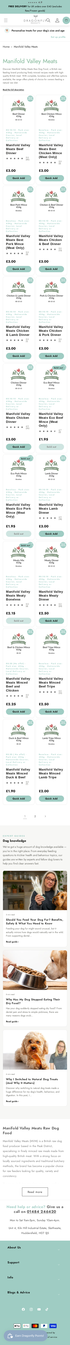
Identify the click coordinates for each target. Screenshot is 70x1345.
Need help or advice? (26, 1207)
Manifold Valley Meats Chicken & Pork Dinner (51, 331)
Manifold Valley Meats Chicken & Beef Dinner (51, 240)
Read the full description (13, 89)
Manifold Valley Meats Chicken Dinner (18, 418)
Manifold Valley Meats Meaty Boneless (18, 595)
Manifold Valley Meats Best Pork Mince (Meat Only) (18, 242)
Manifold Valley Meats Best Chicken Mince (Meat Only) (51, 151)
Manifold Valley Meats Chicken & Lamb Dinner (18, 331)
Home (6, 46)
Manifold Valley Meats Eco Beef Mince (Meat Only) (51, 419)
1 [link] (25, 816)
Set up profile (58, 37)
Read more (35, 1192)
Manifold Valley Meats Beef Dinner (18, 149)
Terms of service (49, 1337)
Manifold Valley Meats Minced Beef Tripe (51, 682)
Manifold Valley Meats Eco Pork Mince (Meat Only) (18, 510)
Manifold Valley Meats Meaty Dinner (51, 595)
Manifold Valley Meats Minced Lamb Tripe (51, 773)
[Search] (48, 20)
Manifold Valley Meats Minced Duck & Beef (18, 773)
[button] (6, 20)
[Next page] (45, 816)
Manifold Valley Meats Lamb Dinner (51, 508)
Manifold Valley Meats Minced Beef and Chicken (18, 684)
